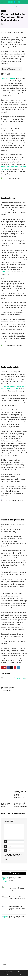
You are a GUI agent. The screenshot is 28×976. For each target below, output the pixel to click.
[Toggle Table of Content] (19, 69)
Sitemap (19, 974)
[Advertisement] (14, 946)
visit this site (5, 272)
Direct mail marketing (8, 78)
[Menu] (2, 2)
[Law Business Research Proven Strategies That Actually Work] (7, 678)
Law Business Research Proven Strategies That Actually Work (7, 689)
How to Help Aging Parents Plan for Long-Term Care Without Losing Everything (17, 888)
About (6, 972)
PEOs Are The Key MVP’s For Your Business (6, 805)
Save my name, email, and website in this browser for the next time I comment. (14, 856)
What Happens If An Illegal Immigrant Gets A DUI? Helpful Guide (17, 908)
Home (2, 6)
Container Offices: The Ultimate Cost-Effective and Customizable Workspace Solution (20, 794)
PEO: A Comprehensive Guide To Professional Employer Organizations (20, 805)
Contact (12, 972)
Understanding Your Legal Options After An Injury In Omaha (15, 879)
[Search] (25, 2)
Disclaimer (18, 972)
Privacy (6, 974)
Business (6, 6)
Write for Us (12, 974)
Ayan (4, 24)
